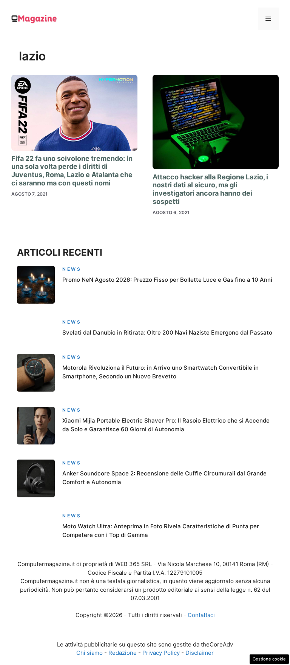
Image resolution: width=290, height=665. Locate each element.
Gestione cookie (269, 659)
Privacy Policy (161, 652)
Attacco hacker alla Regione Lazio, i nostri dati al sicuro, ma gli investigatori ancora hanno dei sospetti (210, 189)
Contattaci (201, 615)
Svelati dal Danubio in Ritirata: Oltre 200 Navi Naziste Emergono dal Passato (167, 332)
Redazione (122, 652)
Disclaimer (199, 652)
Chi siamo (89, 652)
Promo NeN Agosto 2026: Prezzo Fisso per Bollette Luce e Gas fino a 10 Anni (167, 279)
